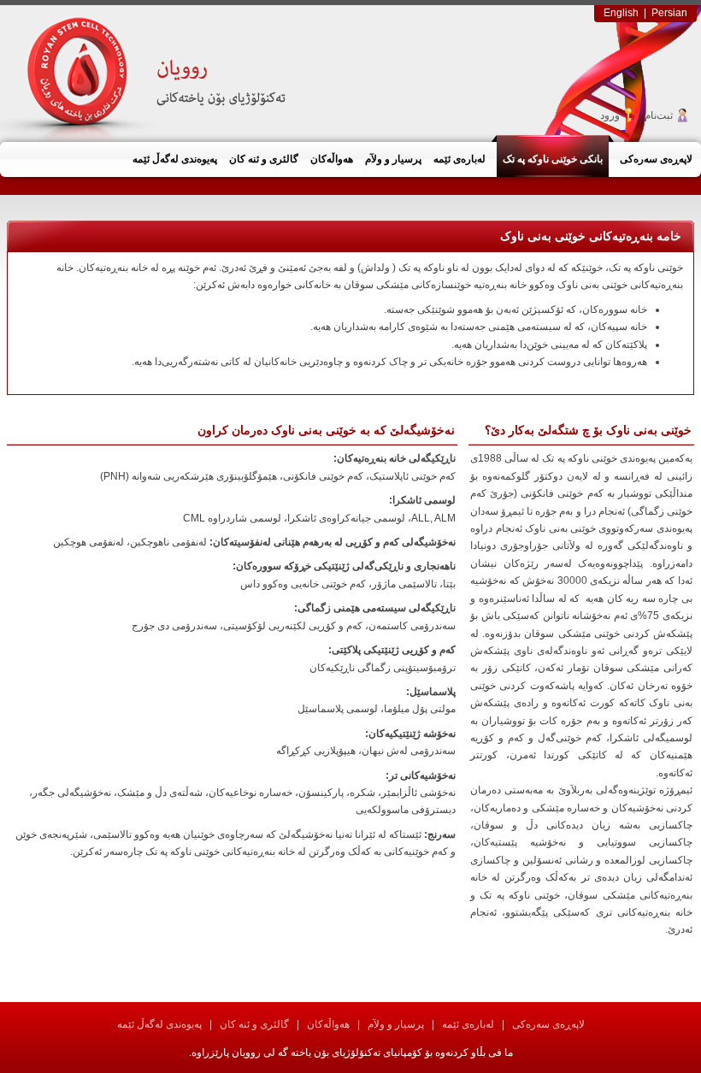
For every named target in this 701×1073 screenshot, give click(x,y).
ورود (610, 115)
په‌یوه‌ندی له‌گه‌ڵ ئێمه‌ (159, 1024)
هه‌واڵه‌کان (328, 1024)
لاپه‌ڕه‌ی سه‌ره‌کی (548, 1024)
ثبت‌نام (659, 115)
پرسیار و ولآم (396, 1024)
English (621, 13)
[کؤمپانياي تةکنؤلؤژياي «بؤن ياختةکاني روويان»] (150, 73)
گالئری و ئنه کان (254, 1024)
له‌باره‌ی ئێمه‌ (468, 1024)
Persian (669, 13)
